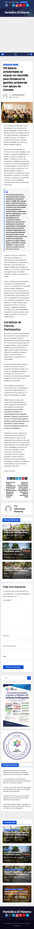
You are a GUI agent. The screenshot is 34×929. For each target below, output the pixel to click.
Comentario (7, 600)
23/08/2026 (10, 857)
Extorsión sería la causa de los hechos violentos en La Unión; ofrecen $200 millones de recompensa (16, 798)
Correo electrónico (10, 646)
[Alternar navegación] (16, 54)
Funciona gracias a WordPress (11, 923)
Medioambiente (8, 64)
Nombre (6, 636)
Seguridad (20, 869)
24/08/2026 (10, 837)
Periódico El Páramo (17, 12)
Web (4, 656)
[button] (28, 54)
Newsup (27, 923)
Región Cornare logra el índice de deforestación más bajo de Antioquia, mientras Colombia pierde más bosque (16, 772)
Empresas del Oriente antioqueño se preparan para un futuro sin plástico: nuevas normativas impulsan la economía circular (11, 490)
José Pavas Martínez (18, 95)
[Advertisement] (17, 35)
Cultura (7, 869)
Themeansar (17, 925)
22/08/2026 (10, 877)
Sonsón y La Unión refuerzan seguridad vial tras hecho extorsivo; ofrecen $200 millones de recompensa (16, 789)
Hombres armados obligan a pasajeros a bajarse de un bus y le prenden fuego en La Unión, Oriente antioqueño (17, 806)
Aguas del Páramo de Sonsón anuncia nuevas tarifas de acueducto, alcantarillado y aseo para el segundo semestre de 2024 (23, 490)
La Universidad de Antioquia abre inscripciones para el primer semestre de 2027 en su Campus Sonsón (17, 781)
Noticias (15, 64)
